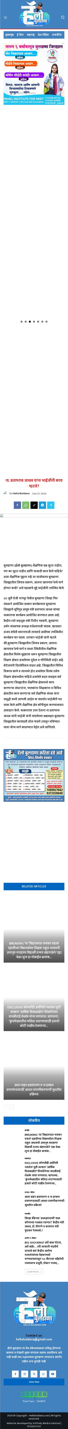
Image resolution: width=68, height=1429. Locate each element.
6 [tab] (42, 322)
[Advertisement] (34, 359)
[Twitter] (50, 505)
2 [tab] (26, 322)
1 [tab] (21, 322)
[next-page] (11, 1107)
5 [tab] (38, 322)
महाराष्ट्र (28, 1159)
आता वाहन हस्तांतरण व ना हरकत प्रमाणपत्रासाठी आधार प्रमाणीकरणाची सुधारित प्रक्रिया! (34, 1090)
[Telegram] (42, 505)
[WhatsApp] (25, 505)
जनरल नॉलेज (29, 1193)
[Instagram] (24, 1374)
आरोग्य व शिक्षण (30, 1238)
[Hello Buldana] (6, 493)
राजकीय (27, 1214)
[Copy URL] (34, 505)
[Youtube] (52, 1374)
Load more (32, 1271)
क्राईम (27, 1130)
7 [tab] (47, 322)
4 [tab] (34, 322)
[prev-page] (6, 1107)
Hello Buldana (21, 493)
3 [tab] (30, 322)
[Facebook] (17, 505)
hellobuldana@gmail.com (34, 1339)
